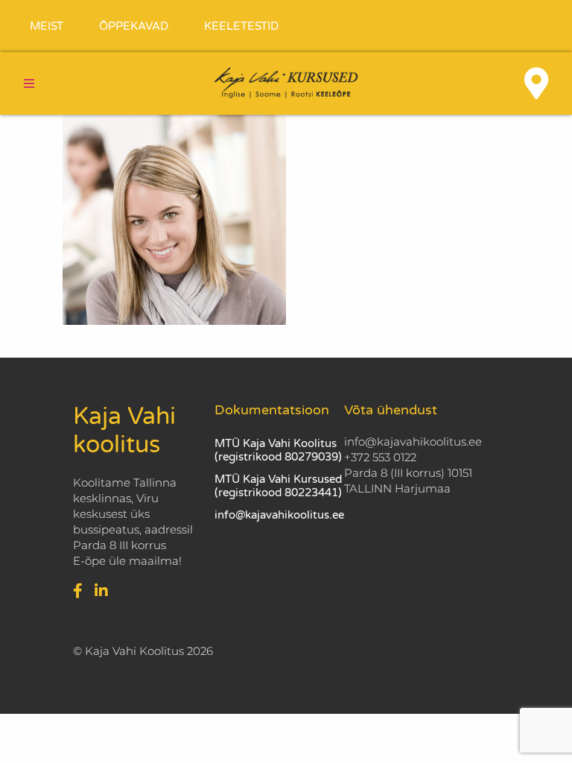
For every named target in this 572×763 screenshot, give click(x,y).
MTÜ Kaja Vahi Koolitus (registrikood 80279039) (278, 450)
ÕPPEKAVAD (133, 26)
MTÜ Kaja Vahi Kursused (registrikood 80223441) (278, 485)
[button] (29, 83)
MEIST (46, 26)
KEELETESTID (241, 26)
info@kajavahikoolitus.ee (279, 515)
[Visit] (536, 83)
